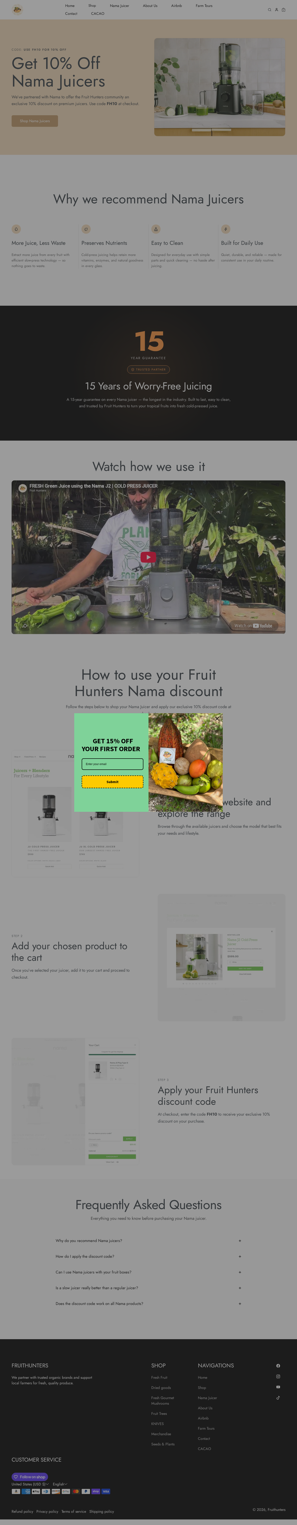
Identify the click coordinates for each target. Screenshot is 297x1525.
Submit (113, 781)
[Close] (217, 718)
